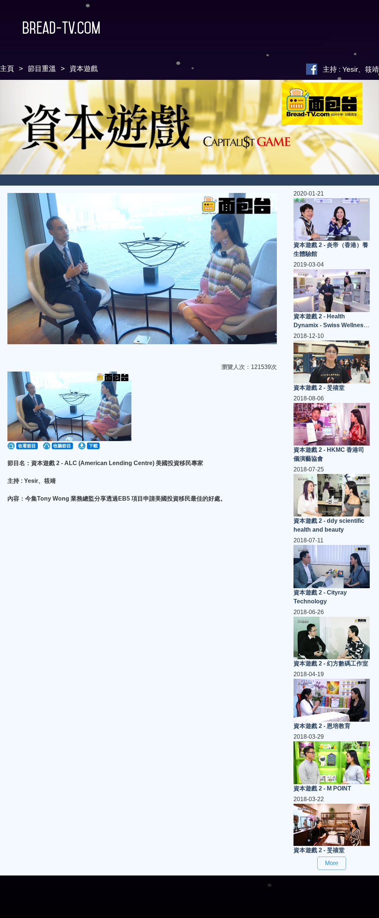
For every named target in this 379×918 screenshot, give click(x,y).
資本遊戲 (84, 68)
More (331, 863)
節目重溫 (42, 68)
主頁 (7, 68)
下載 (93, 445)
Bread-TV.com (61, 27)
